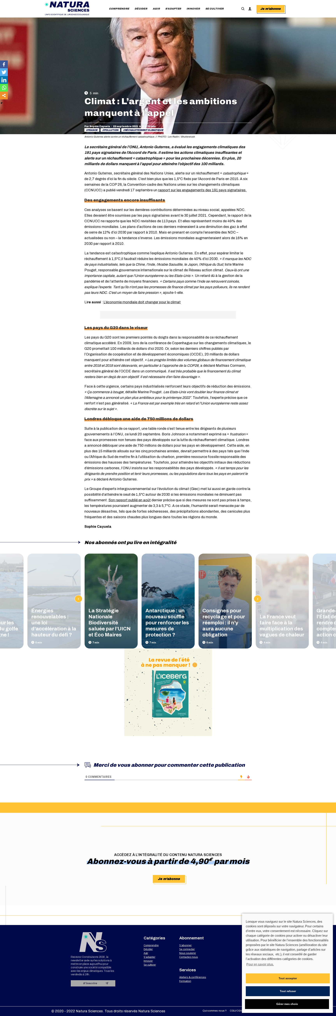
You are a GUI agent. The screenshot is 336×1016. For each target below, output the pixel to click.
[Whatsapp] (4, 88)
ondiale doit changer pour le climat (153, 302)
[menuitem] (119, 9)
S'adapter (149, 957)
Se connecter (187, 949)
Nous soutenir (187, 953)
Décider (148, 949)
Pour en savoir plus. (260, 964)
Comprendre (151, 945)
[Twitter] (4, 72)
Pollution (111, 130)
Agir (146, 953)
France (93, 130)
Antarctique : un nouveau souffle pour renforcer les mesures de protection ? (167, 622)
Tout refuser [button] (288, 991)
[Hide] (1, 103)
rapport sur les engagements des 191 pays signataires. (202, 190)
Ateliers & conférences (192, 977)
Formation (185, 981)
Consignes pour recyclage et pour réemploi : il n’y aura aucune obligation (223, 622)
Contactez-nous (188, 957)
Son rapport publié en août (129, 500)
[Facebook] (4, 64)
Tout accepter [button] (288, 978)
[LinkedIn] (4, 80)
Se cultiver (150, 964)
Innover (148, 961)
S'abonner (185, 945)
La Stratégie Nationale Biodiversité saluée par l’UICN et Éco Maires (109, 622)
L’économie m (114, 302)
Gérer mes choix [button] (287, 1003)
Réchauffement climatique (144, 130)
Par (97, 126)
